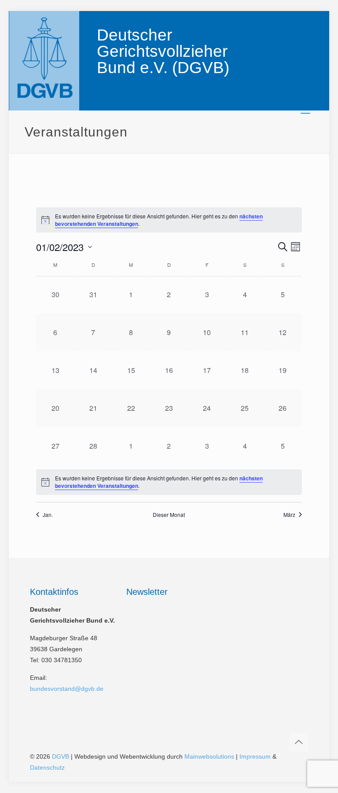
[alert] (168, 481)
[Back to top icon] (299, 742)
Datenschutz (47, 767)
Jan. (48, 514)
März (289, 514)
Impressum (255, 756)
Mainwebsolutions (209, 756)
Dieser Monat (169, 514)
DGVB (60, 756)
